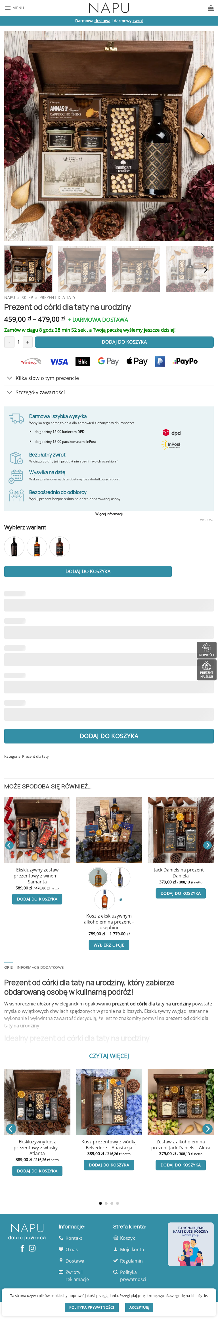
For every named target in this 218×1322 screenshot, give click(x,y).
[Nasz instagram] (32, 1249)
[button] (14, 8)
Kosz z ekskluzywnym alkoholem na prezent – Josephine (109, 922)
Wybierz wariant (25, 527)
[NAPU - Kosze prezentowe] (109, 7)
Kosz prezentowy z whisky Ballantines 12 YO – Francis (142, 1168)
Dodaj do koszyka (88, 571)
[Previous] (16, 136)
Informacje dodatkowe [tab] (40, 967)
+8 (120, 899)
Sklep (27, 297)
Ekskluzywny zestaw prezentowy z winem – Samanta (37, 876)
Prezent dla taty (57, 297)
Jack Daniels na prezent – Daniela (180, 873)
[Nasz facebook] (22, 1249)
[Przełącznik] (9, 379)
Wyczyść (207, 520)
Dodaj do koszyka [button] (37, 899)
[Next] (202, 136)
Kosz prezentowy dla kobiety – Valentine (71, 1144)
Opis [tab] (8, 967)
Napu (9, 297)
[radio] (14, 547)
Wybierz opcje (109, 945)
